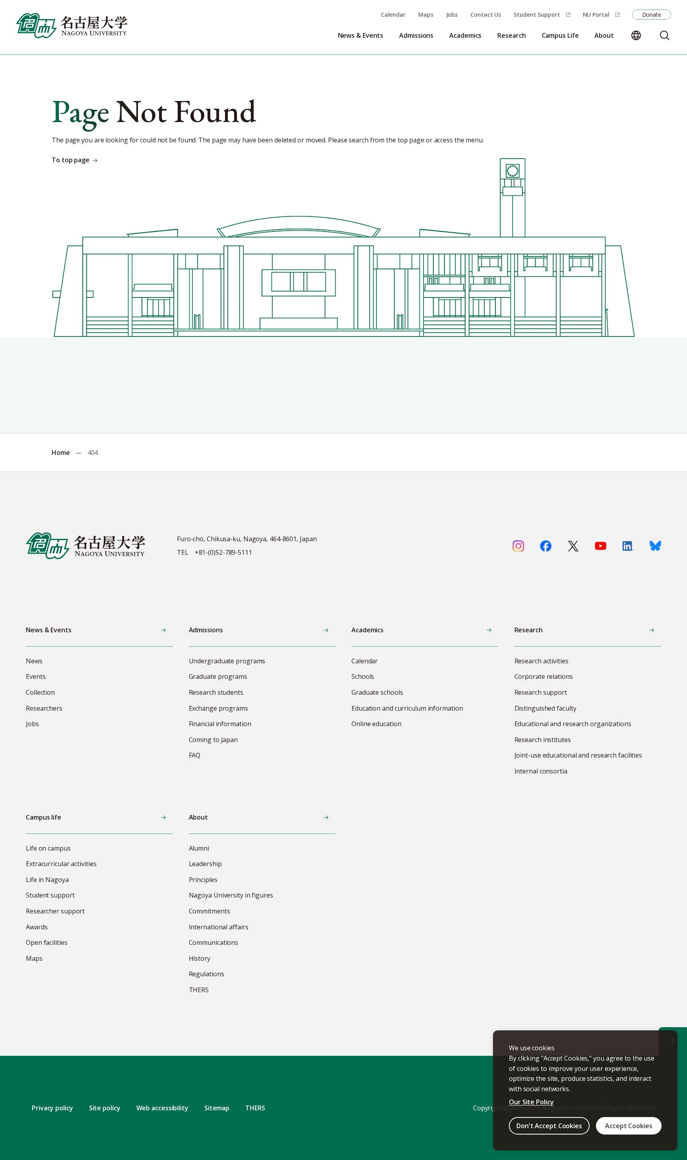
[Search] (664, 35)
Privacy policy (52, 1108)
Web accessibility (162, 1108)
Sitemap (216, 1108)
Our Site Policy (531, 1102)
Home (61, 452)
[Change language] (636, 35)
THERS (255, 1108)
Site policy (104, 1108)
